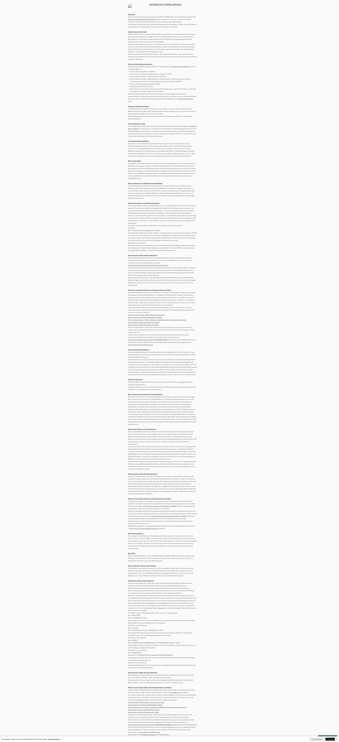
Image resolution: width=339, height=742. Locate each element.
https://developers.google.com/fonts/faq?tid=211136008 (169, 516)
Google (182, 382)
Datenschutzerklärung (54, 739)
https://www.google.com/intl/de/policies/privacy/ (144, 528)
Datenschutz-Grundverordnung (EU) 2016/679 (141, 19)
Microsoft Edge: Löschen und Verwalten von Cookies (143, 325)
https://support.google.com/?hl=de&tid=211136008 (160, 506)
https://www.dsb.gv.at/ (186, 99)
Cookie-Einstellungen (317, 739)
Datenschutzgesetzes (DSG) (180, 66)
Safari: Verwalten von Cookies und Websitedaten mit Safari (145, 317)
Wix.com (151, 603)
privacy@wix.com (176, 692)
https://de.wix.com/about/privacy (150, 732)
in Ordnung (330, 739)
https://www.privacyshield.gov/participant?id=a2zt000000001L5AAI (147, 340)
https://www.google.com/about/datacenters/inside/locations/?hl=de (148, 265)
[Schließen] (337, 739)
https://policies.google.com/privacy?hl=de (140, 345)
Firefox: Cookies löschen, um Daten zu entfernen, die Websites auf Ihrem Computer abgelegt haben (157, 320)
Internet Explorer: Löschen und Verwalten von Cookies (144, 322)
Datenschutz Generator (149, 734)
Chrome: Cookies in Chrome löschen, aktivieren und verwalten (146, 315)
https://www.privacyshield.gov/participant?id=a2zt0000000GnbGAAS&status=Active (152, 725)
